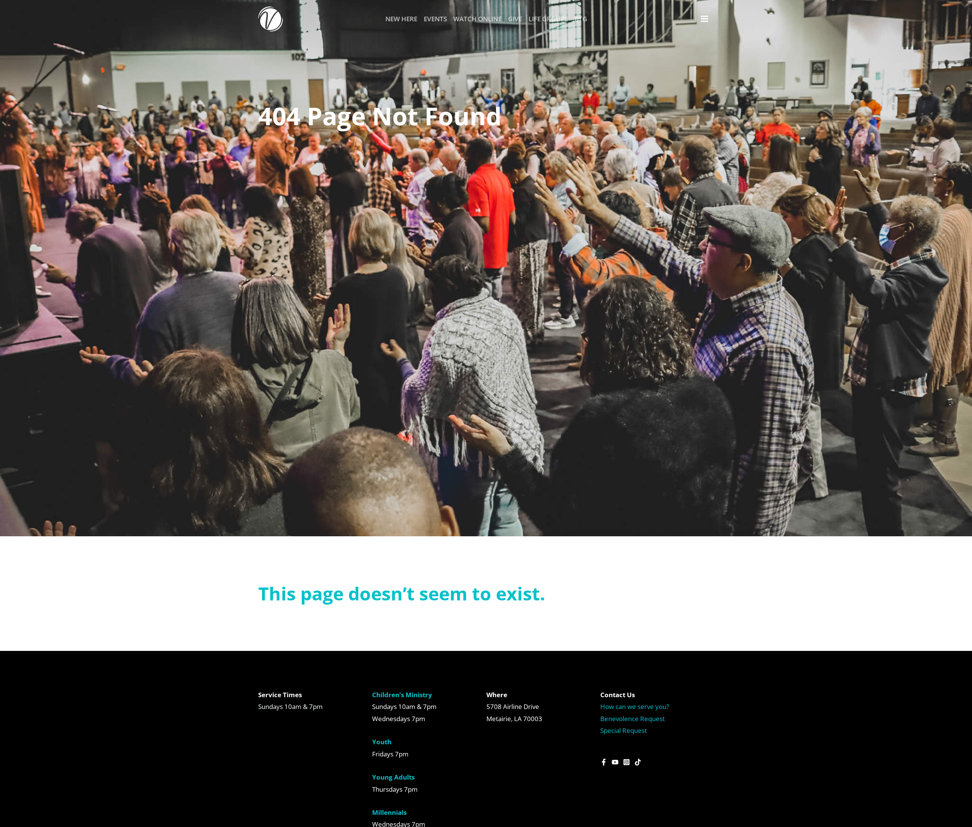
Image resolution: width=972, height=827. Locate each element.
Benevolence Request (632, 718)
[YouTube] (615, 762)
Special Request (623, 730)
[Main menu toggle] (705, 19)
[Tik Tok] (637, 762)
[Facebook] (603, 762)
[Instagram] (626, 762)
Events (435, 18)
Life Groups (548, 18)
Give (515, 18)
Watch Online (477, 18)
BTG (580, 18)
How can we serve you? (634, 706)
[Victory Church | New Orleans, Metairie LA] (270, 18)
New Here (401, 18)
